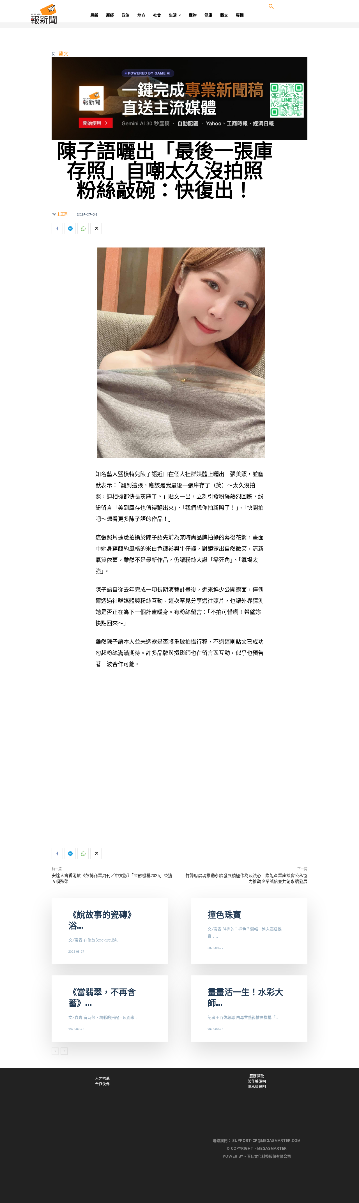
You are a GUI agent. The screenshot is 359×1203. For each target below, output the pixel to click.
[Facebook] (57, 228)
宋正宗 (62, 214)
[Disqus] (179, 758)
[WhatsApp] (83, 228)
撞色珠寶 (224, 915)
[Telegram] (70, 228)
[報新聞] (62, 14)
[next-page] (64, 1051)
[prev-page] (55, 1051)
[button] (271, 6)
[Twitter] (96, 228)
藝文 (63, 54)
